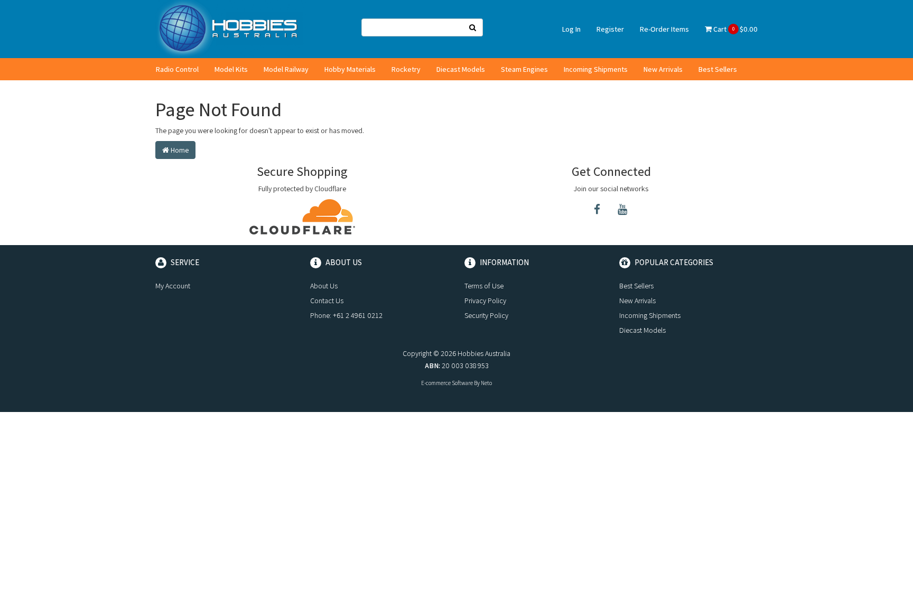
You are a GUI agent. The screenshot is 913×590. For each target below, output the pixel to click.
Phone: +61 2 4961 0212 (346, 315)
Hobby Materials (350, 69)
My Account (172, 286)
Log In (571, 29)
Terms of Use (484, 286)
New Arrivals (663, 69)
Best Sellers (717, 69)
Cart (735, 29)
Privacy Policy (485, 300)
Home (179, 150)
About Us (324, 286)
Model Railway (286, 69)
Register (610, 29)
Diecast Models (460, 69)
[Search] (473, 27)
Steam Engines (524, 69)
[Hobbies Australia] (231, 28)
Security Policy (486, 315)
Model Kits (231, 69)
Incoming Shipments (596, 69)
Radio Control (177, 69)
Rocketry (406, 69)
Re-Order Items (664, 29)
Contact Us (326, 300)
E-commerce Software (447, 383)
